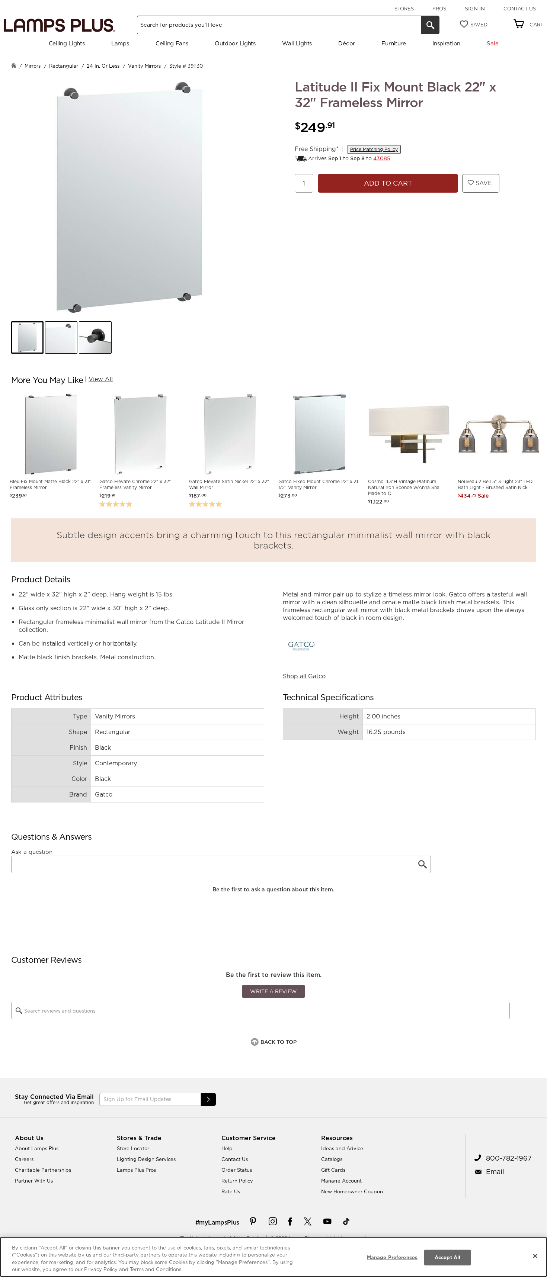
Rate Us (230, 1191)
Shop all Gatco (304, 676)
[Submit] (208, 1099)
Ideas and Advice (342, 1148)
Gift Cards (333, 1170)
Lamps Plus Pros (136, 1170)
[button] (27, 337)
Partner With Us (34, 1180)
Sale (492, 43)
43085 (381, 158)
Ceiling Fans (172, 43)
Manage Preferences (392, 1257)
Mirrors (33, 65)
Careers (24, 1159)
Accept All (447, 1257)
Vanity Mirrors (144, 65)
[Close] (535, 1256)
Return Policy (237, 1180)
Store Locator (133, 1148)
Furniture (393, 43)
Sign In (475, 8)
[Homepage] (13, 66)
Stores (404, 8)
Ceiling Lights (67, 43)
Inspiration (446, 43)
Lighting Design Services (146, 1159)
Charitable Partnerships (43, 1170)
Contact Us (519, 8)
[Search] (430, 25)
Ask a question (31, 852)
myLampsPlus (219, 1222)
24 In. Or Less (103, 65)
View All (101, 379)
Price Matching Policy (374, 149)
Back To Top (278, 1042)
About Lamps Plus (36, 1148)
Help (227, 1148)
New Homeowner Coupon (352, 1191)
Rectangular (63, 65)
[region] (273, 1257)
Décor (346, 43)
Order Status (236, 1170)
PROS (439, 8)
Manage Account (341, 1180)
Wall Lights (297, 43)
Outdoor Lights (235, 43)
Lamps (120, 43)
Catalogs (331, 1159)
